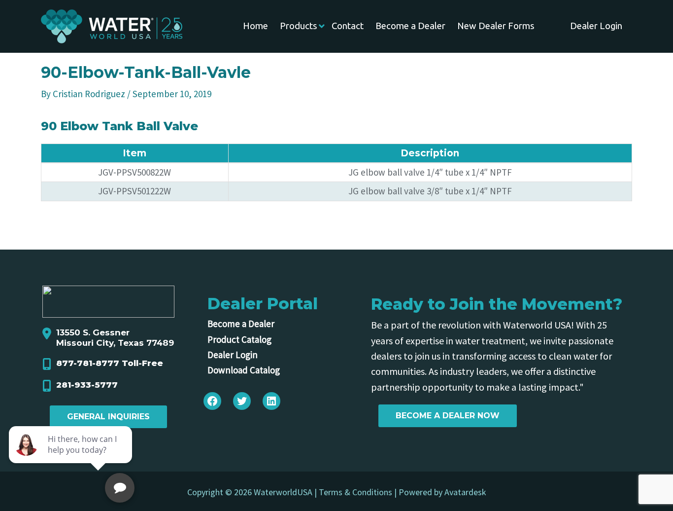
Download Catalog (243, 370)
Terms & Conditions (355, 492)
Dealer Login (232, 355)
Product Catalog (239, 339)
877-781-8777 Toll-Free (109, 363)
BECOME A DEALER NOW (448, 415)
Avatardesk (465, 492)
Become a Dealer (240, 323)
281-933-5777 (87, 385)
